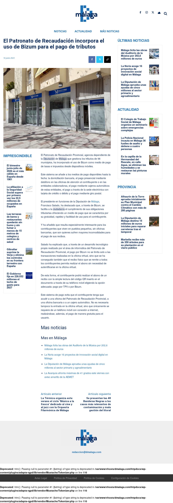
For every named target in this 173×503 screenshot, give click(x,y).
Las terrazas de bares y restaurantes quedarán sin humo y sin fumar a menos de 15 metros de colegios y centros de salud (14, 228)
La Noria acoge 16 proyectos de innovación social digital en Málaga (131, 70)
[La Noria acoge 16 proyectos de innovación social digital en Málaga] (154, 70)
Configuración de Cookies (125, 478)
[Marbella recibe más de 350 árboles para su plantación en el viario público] (154, 243)
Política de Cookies (94, 478)
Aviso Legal (41, 478)
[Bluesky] (159, 12)
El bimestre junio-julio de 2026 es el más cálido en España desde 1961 (15, 172)
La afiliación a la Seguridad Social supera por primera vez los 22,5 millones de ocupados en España (15, 196)
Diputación (49, 158)
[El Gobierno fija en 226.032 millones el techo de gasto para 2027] (29, 275)
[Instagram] (146, 12)
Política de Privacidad (65, 478)
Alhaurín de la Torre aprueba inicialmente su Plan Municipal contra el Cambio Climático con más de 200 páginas (133, 203)
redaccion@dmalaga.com (86, 452)
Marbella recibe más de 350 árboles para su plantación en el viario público (133, 244)
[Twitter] (153, 12)
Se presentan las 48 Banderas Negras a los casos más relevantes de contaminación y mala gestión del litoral (95, 404)
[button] (166, 13)
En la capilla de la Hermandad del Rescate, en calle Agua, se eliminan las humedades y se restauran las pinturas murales (134, 165)
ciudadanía (59, 209)
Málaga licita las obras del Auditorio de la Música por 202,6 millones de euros (134, 54)
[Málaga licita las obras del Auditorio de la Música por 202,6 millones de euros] (154, 54)
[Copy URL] (107, 59)
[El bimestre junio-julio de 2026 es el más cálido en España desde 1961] (29, 167)
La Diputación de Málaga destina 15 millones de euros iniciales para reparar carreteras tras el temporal (133, 225)
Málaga (63, 158)
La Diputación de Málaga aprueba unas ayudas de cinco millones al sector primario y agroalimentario (133, 89)
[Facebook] (140, 12)
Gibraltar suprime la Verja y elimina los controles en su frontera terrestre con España (15, 257)
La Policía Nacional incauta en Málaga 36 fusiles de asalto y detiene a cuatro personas (133, 143)
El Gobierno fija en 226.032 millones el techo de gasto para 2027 (15, 280)
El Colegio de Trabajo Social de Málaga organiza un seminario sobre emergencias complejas (134, 124)
